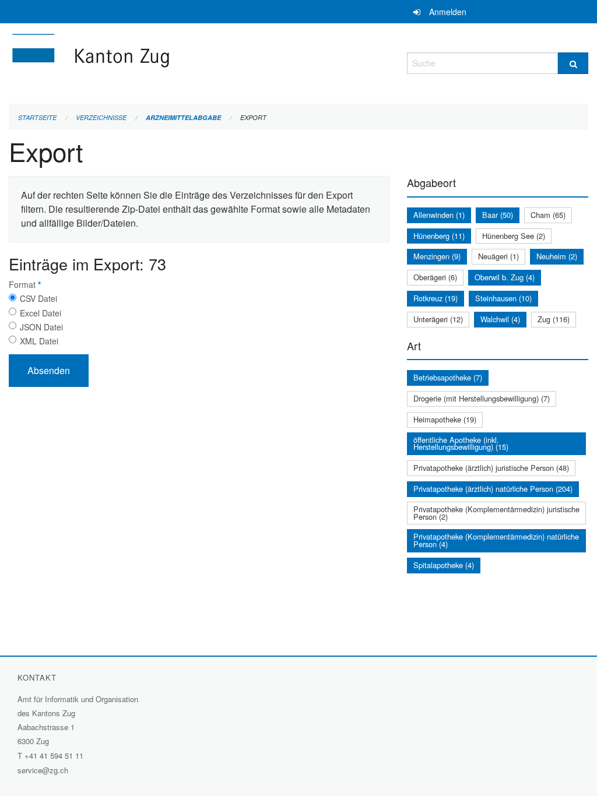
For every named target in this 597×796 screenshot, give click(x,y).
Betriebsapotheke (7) (447, 377)
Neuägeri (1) (498, 256)
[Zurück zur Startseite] (160, 61)
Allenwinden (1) (439, 214)
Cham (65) (548, 214)
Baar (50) (497, 214)
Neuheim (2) (556, 256)
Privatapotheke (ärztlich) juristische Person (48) (491, 467)
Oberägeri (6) (435, 277)
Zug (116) (554, 319)
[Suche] (573, 63)
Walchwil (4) (500, 319)
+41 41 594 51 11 (53, 755)
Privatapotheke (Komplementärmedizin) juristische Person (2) (496, 512)
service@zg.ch (42, 770)
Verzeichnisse (101, 117)
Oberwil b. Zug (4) (505, 277)
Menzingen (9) (437, 256)
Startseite (37, 117)
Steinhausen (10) (503, 298)
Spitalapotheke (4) (443, 564)
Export (253, 117)
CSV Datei (38, 298)
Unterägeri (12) (438, 319)
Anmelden (447, 11)
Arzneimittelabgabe (183, 117)
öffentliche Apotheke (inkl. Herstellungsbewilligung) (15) (460, 443)
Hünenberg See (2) (513, 235)
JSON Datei (41, 327)
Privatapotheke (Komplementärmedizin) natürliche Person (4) (496, 540)
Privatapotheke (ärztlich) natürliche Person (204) (493, 488)
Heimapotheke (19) (444, 419)
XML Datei (39, 341)
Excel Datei (40, 313)
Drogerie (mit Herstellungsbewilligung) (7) (481, 398)
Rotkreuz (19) (435, 298)
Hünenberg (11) (439, 235)
